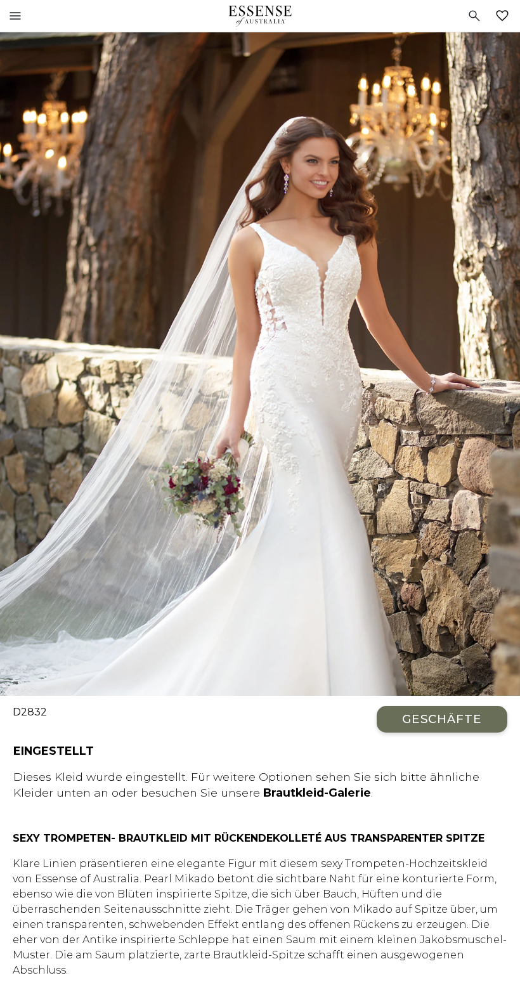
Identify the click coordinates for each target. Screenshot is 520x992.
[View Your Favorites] (505, 15)
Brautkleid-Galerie (317, 792)
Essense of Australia (260, 16)
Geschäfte (442, 719)
